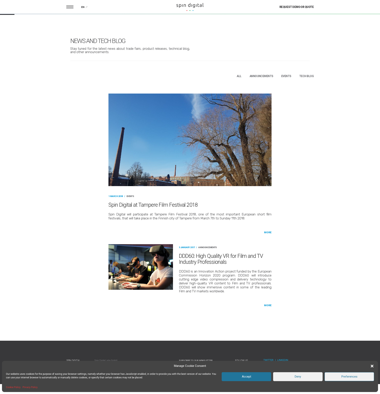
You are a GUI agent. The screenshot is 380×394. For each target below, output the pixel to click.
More (267, 232)
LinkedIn (282, 360)
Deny (298, 376)
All (239, 76)
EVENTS (286, 76)
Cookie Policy (13, 387)
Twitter (268, 360)
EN (83, 7)
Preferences (349, 376)
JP (86, 7)
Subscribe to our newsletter (196, 360)
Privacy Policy (30, 387)
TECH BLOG (306, 76)
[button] (372, 366)
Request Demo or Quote (296, 7)
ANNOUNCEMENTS (261, 76)
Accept (246, 376)
